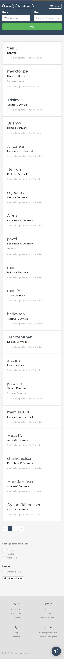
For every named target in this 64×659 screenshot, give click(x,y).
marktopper (18, 71)
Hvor (37, 12)
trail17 (12, 48)
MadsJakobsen (21, 481)
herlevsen (16, 314)
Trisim (13, 100)
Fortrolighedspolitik (48, 632)
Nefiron (14, 169)
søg (32, 26)
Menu (57, 6)
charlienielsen (20, 458)
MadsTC (14, 435)
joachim (14, 383)
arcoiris (14, 360)
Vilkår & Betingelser (48, 637)
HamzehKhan (20, 337)
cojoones (15, 192)
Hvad (5, 12)
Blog (16, 632)
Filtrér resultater (13, 578)
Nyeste (10, 550)
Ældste (10, 554)
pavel (12, 239)
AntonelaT (16, 146)
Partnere (16, 617)
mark (12, 267)
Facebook (16, 637)
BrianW (14, 123)
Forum (48, 609)
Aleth (12, 215)
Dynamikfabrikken (24, 504)
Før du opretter (48, 617)
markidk (15, 290)
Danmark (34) (14, 572)
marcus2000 (19, 412)
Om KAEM (16, 609)
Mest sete (12, 558)
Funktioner (16, 613)
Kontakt (48, 613)
